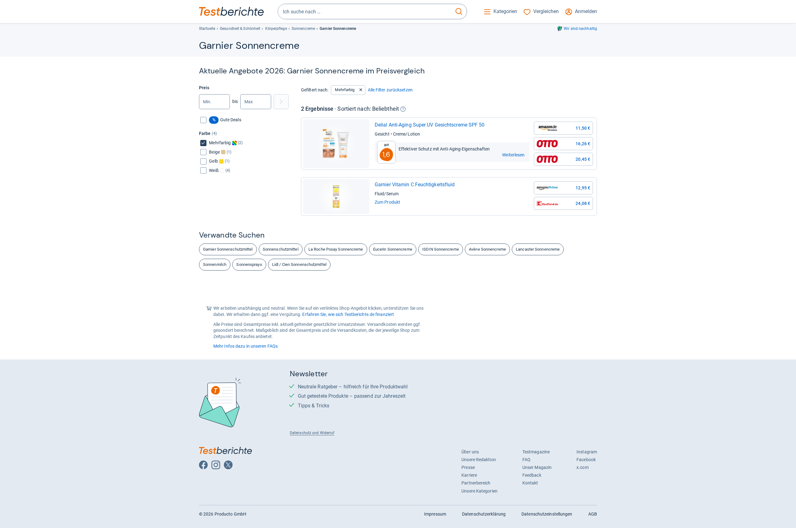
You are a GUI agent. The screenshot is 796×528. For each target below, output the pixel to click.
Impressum (435, 514)
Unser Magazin (537, 467)
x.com (582, 467)
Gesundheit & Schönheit (240, 28)
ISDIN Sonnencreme (440, 249)
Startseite (207, 28)
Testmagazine (536, 451)
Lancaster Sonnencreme (538, 249)
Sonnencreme (303, 28)
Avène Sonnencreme (487, 249)
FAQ (526, 459)
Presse (468, 467)
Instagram (586, 451)
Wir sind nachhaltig (580, 28)
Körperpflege (276, 28)
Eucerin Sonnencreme (392, 249)
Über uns (470, 451)
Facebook (586, 459)
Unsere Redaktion (478, 459)
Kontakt (530, 482)
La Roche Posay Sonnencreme (335, 249)
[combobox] (364, 11)
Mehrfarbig (344, 89)
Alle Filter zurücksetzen (390, 89)
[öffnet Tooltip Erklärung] (403, 109)
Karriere (469, 475)
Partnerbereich (475, 482)
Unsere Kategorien (479, 491)
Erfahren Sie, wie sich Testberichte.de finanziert (348, 314)
